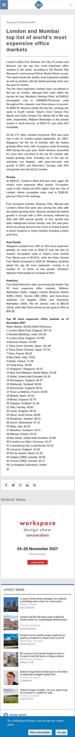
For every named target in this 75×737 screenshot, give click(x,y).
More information (40, 732)
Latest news (14, 589)
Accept (61, 732)
